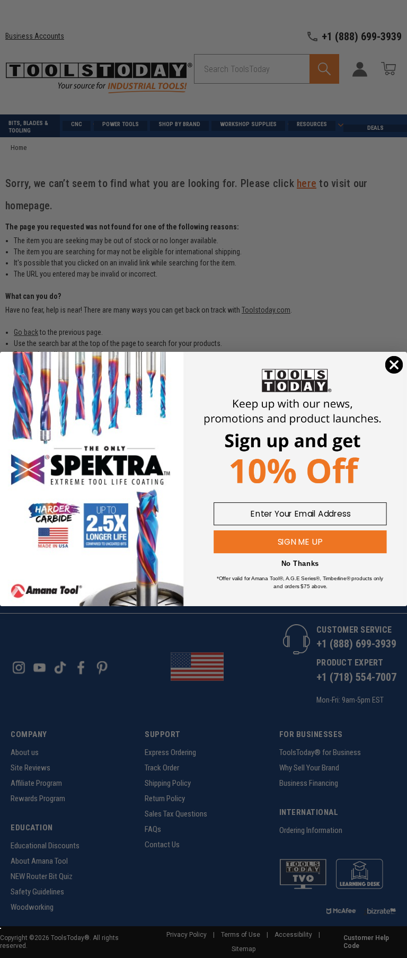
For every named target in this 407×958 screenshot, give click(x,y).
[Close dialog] (394, 365)
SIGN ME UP (300, 541)
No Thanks (300, 563)
